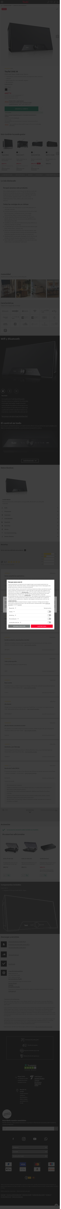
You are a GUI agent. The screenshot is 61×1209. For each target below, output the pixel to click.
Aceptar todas (41, 626)
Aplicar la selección (19, 626)
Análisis (11, 611)
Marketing (11, 615)
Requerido (11, 608)
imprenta (20, 604)
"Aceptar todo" (27, 594)
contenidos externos (14, 622)
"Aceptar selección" (12, 600)
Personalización (13, 619)
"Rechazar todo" (25, 591)
